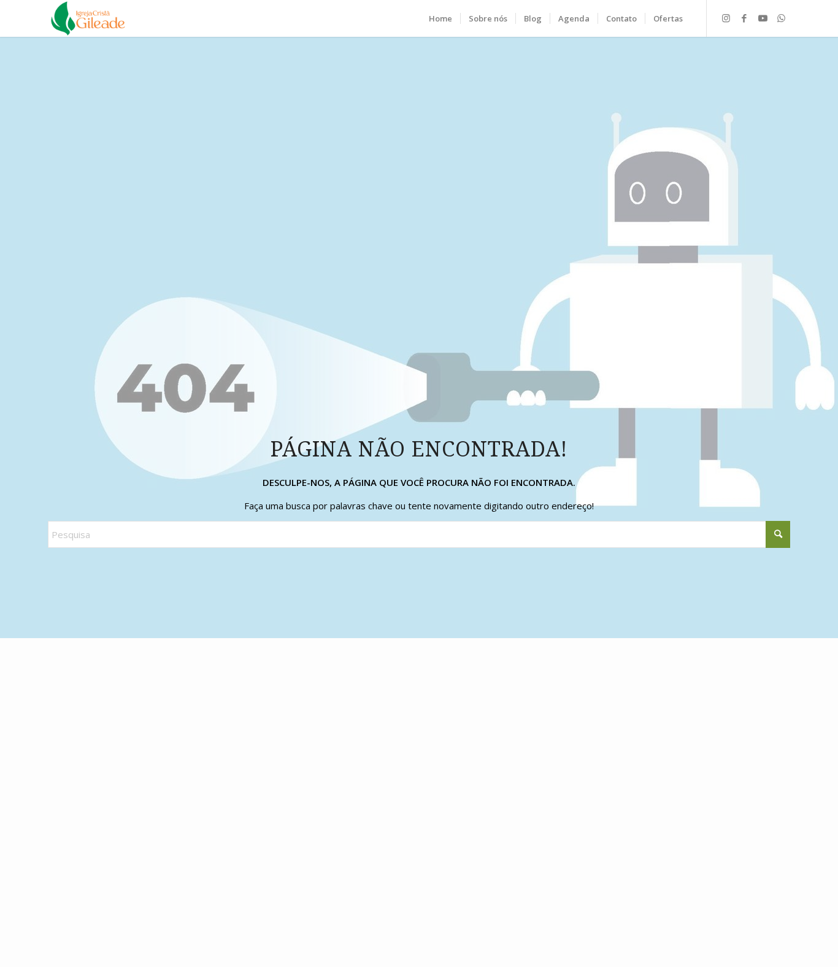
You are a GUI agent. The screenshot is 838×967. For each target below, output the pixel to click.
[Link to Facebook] (744, 18)
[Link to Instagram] (726, 18)
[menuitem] (440, 18)
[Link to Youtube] (762, 18)
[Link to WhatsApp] (781, 18)
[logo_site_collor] (88, 18)
